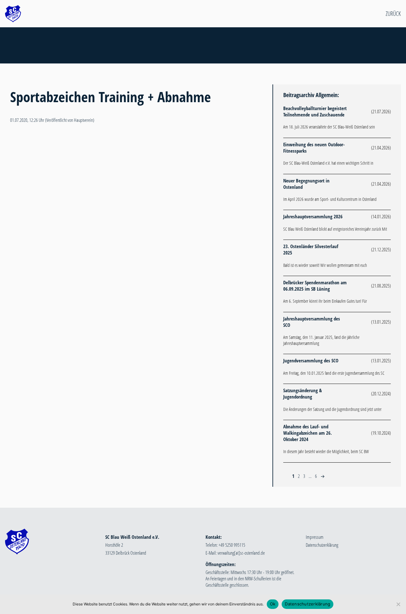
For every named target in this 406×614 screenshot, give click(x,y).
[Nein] (398, 604)
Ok (273, 603)
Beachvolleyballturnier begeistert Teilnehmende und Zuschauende (315, 111)
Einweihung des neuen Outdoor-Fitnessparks (314, 147)
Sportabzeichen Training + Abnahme (110, 96)
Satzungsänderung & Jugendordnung (302, 393)
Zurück (393, 14)
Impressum (315, 537)
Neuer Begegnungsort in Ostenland (306, 183)
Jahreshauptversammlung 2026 (313, 216)
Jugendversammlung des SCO (310, 360)
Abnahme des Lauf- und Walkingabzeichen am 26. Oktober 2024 (307, 432)
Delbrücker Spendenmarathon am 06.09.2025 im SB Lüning (315, 285)
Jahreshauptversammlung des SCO (311, 321)
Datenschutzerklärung (322, 545)
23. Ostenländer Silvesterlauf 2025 (310, 249)
